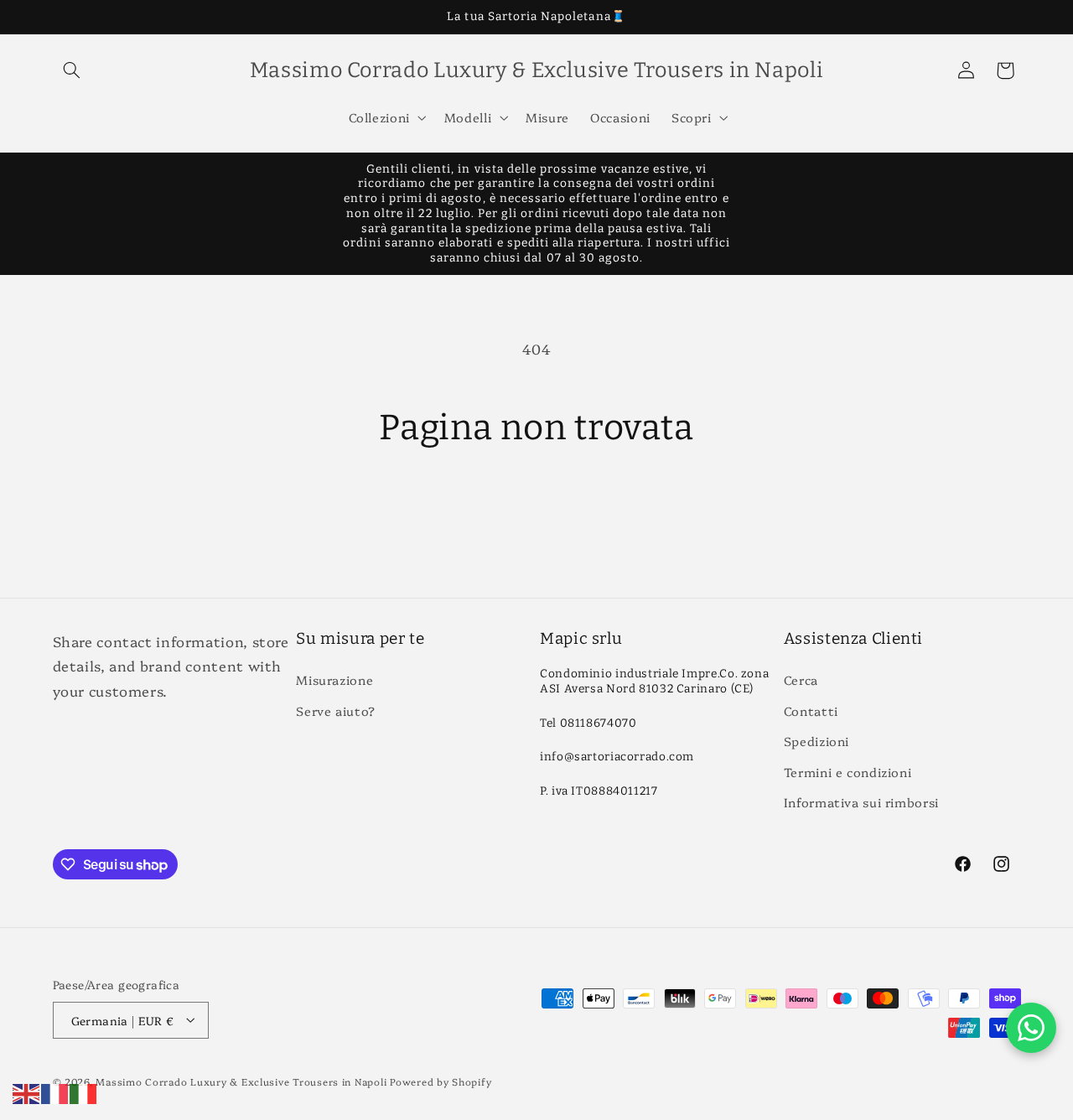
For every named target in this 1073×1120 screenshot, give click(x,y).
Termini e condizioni (848, 771)
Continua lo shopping (537, 515)
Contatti (811, 710)
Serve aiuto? (336, 710)
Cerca (801, 680)
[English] (27, 1091)
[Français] (55, 1091)
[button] (72, 70)
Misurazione (334, 680)
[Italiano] (84, 1091)
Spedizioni (816, 741)
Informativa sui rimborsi (861, 802)
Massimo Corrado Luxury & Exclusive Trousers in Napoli (241, 1080)
